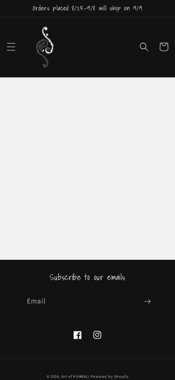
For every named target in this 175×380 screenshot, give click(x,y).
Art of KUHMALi (75, 376)
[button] (11, 47)
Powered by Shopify (110, 376)
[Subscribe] (147, 301)
